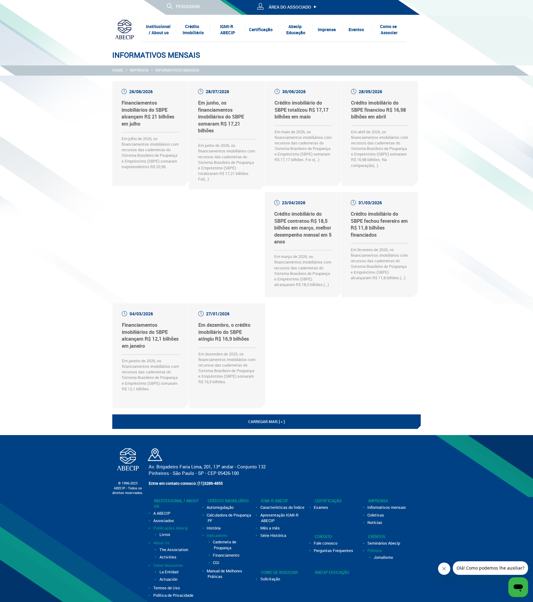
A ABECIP (162, 513)
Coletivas (376, 515)
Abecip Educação (295, 29)
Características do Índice (282, 507)
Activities (168, 557)
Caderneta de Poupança (225, 544)
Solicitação (270, 579)
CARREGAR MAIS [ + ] (266, 421)
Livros (165, 534)
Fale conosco (326, 543)
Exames (321, 507)
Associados (164, 520)
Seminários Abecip (384, 543)
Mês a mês (270, 528)
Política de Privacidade (173, 595)
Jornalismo (383, 557)
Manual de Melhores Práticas (225, 573)
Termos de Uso (167, 588)
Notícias (375, 522)
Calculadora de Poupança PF (229, 517)
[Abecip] (124, 29)
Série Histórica (273, 535)
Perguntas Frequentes (334, 550)
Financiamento (227, 555)
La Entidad (169, 572)
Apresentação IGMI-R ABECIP (280, 517)
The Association (174, 549)
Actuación (168, 579)
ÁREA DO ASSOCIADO (290, 7)
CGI (217, 562)
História (214, 528)
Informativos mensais (177, 70)
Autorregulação (221, 507)
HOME (117, 70)
